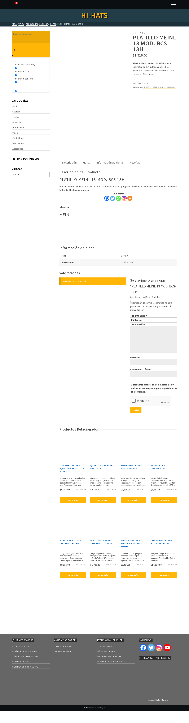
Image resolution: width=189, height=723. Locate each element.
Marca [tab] (86, 162)
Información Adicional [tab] (110, 162)
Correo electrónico (141, 369)
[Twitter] (112, 198)
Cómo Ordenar (63, 646)
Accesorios (17, 148)
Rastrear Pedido (64, 651)
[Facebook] (106, 198)
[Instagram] (124, 198)
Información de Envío (109, 656)
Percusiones (158, 87)
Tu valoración (138, 324)
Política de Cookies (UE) (25, 666)
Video (15, 132)
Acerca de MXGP (21, 646)
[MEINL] (144, 99)
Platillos (171, 87)
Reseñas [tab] (135, 162)
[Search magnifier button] (16, 50)
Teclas (15, 116)
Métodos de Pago (107, 651)
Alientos (16, 122)
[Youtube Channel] (167, 647)
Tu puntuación (138, 315)
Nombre (135, 357)
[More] (129, 198)
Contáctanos (104, 646)
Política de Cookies (23, 661)
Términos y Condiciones (25, 656)
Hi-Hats (147, 87)
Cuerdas (16, 111)
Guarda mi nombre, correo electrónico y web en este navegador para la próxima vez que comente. (154, 388)
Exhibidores (18, 138)
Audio (15, 106)
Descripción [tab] (69, 162)
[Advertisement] (118, 137)
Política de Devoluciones (111, 661)
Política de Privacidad (24, 651)
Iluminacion (18, 127)
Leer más (73, 500)
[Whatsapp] (118, 198)
